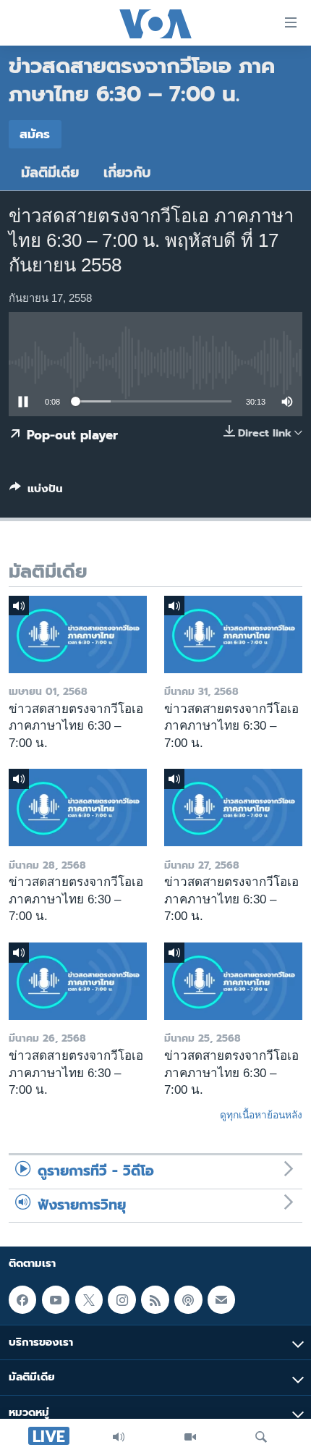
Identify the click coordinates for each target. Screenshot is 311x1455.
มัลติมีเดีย (50, 172)
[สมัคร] (221, 1300)
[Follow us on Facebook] (22, 1300)
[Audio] (118, 1437)
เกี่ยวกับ (127, 172)
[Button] (36, 491)
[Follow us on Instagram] (121, 1300)
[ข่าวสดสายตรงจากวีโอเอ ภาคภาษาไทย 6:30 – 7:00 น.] (78, 634)
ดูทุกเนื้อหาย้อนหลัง (261, 1115)
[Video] (190, 1437)
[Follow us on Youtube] (55, 1300)
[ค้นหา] (261, 1437)
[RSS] (155, 1300)
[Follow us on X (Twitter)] (89, 1300)
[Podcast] (188, 1300)
